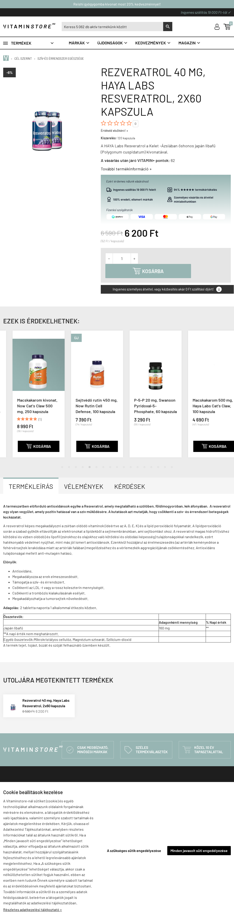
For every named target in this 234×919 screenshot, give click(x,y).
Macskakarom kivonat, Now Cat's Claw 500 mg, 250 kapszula (28, 406)
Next (229, 397)
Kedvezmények (153, 42)
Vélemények (83, 486)
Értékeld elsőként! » (114, 130)
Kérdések (129, 486)
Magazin (189, 42)
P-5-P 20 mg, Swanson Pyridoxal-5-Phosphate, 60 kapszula (146, 406)
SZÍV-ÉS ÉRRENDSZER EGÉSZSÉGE (60, 58)
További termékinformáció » (126, 168)
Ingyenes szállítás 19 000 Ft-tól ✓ (206, 12)
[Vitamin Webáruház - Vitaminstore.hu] (6, 58)
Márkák (79, 42)
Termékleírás (31, 486)
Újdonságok (112, 42)
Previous (4, 397)
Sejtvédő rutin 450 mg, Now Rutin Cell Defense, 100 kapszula (87, 406)
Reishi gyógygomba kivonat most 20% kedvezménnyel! (117, 4)
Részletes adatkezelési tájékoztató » (32, 909)
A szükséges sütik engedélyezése (134, 850)
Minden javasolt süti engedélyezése (199, 850)
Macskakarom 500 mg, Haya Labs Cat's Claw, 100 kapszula (203, 406)
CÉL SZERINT (23, 58)
